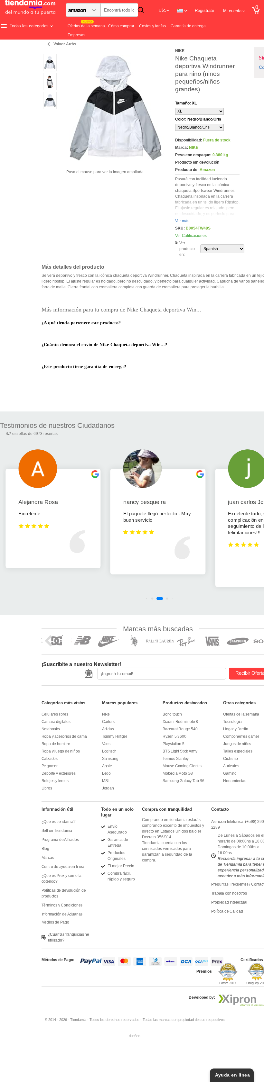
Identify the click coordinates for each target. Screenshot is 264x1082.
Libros (47, 788)
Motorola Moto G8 (178, 773)
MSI (105, 781)
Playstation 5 (173, 744)
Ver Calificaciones (191, 235)
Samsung (110, 758)
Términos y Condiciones (62, 905)
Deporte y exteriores (59, 773)
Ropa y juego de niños (61, 751)
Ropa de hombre (56, 744)
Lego (106, 773)
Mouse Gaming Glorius (182, 766)
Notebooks (51, 729)
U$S (162, 10)
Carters (108, 721)
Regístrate (204, 10)
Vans (106, 744)
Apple (107, 766)
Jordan (108, 788)
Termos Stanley (176, 758)
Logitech (109, 751)
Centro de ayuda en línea (63, 866)
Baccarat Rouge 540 (180, 729)
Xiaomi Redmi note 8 (180, 721)
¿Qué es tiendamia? (59, 821)
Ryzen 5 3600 (174, 736)
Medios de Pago (55, 922)
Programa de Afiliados (60, 839)
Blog (45, 848)
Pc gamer (50, 766)
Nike (106, 714)
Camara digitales (56, 721)
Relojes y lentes (55, 781)
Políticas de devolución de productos (64, 893)
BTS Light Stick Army (180, 751)
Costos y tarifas (152, 26)
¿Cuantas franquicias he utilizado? (68, 937)
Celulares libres (55, 714)
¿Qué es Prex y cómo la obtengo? (62, 878)
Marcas (48, 857)
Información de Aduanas (62, 914)
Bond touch (172, 714)
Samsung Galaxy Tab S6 (183, 781)
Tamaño (186, 103)
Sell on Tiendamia (57, 830)
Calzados (50, 758)
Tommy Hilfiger (114, 736)
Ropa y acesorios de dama (64, 736)
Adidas (108, 729)
